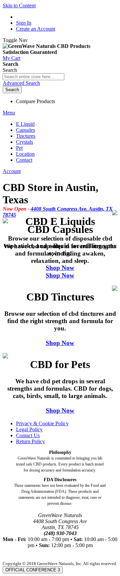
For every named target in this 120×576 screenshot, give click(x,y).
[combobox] (33, 76)
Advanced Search (21, 83)
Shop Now (60, 267)
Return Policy (30, 441)
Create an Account (35, 29)
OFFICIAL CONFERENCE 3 (32, 569)
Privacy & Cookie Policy (42, 423)
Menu (9, 112)
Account (12, 171)
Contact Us (28, 435)
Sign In (23, 23)
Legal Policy (29, 429)
